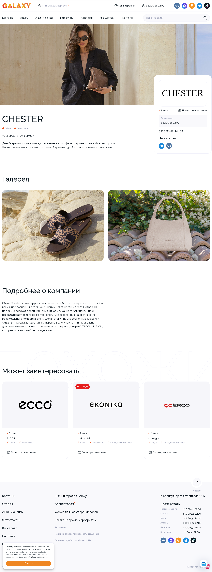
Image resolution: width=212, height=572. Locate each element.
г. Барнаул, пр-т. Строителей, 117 (183, 496)
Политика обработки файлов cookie (73, 540)
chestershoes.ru (169, 138)
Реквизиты (60, 527)
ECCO (11, 438)
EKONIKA (84, 438)
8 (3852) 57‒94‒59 (171, 131)
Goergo (153, 438)
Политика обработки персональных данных (77, 534)
